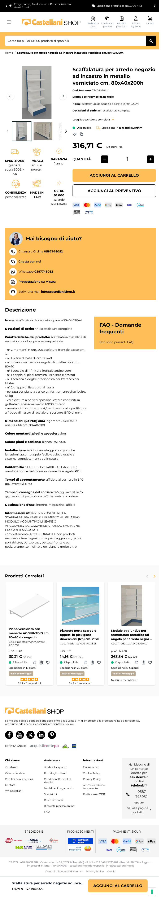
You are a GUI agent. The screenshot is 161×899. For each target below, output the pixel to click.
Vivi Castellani (13, 790)
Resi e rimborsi (53, 800)
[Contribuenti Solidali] (80, 841)
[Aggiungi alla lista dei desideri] (75, 134)
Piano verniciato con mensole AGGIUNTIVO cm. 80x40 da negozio (29, 633)
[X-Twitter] (30, 735)
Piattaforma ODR (94, 794)
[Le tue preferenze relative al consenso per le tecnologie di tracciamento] (152, 892)
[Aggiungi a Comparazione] (81, 134)
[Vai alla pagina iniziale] (51, 22)
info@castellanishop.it (120, 865)
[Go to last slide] (6, 5)
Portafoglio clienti (55, 773)
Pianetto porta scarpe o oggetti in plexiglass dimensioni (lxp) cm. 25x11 (79, 635)
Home (9, 52)
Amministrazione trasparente (94, 786)
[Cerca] (151, 41)
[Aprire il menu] (10, 22)
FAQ (47, 811)
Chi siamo (11, 767)
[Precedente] (10, 96)
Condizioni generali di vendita (64, 871)
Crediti (111, 871)
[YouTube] (20, 735)
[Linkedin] (41, 735)
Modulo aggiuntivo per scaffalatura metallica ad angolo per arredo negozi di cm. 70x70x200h (130, 635)
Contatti (10, 784)
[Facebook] (9, 735)
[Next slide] (154, 5)
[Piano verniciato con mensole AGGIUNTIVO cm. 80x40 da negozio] (29, 605)
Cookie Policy (91, 773)
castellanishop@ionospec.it (87, 865)
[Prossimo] (63, 96)
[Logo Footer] (80, 711)
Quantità (82, 159)
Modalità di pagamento (58, 788)
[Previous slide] (147, 576)
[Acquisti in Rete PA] (44, 746)
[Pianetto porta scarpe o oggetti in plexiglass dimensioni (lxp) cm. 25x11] (80, 605)
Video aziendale (15, 773)
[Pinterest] (52, 735)
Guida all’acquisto (55, 767)
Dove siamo (90, 767)
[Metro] (74, 746)
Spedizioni (50, 794)
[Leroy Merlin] (65, 746)
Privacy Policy (92, 779)
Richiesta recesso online (59, 805)
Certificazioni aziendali (19, 779)
